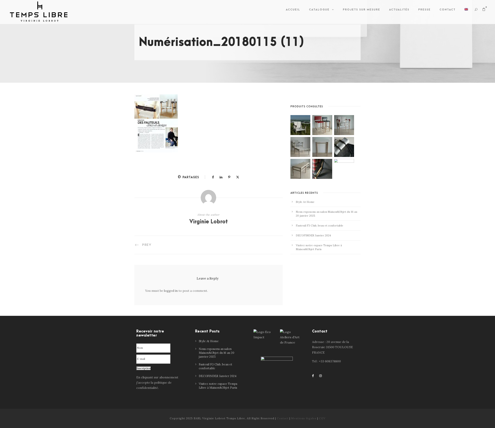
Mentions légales (303, 418)
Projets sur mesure (361, 9)
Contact (448, 9)
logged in (171, 291)
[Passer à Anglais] (466, 11)
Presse (424, 9)
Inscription (144, 368)
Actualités (399, 9)
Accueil (293, 9)
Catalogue (319, 9)
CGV (322, 418)
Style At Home (305, 202)
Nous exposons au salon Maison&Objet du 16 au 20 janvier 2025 (216, 352)
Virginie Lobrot (208, 222)
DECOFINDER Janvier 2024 (313, 235)
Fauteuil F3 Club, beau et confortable (319, 225)
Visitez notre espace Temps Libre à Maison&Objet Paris (218, 385)
